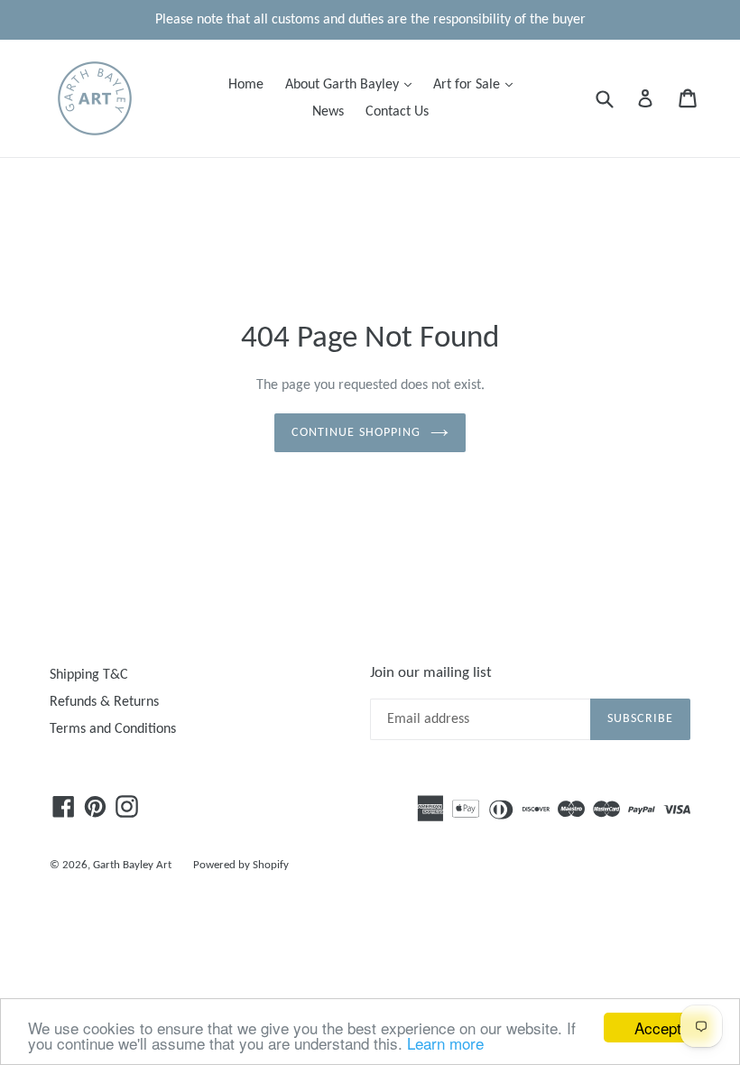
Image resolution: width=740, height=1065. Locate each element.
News (328, 112)
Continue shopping (356, 433)
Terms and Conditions (113, 729)
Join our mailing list (431, 673)
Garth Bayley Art (132, 865)
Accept (657, 1027)
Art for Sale (477, 84)
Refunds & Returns (104, 702)
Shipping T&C (89, 675)
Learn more (445, 1043)
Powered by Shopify (241, 865)
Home (246, 85)
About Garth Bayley (353, 84)
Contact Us (397, 112)
